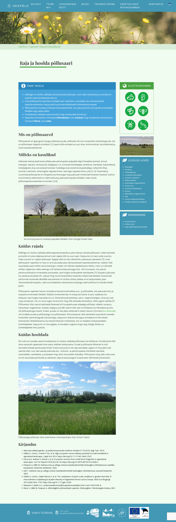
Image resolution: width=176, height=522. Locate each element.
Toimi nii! (50, 6)
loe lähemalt (109, 311)
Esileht (36, 4)
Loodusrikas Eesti (67, 6)
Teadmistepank (104, 4)
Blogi (85, 4)
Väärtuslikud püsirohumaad (130, 6)
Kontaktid (156, 4)
